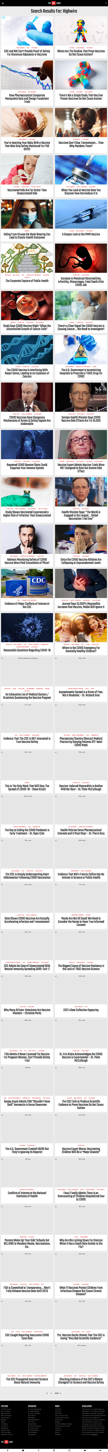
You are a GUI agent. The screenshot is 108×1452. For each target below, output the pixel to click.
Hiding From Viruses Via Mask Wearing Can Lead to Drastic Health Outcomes (27, 236)
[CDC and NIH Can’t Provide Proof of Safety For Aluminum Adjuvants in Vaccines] (27, 31)
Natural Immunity (33, 962)
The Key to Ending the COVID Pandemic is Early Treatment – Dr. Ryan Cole (27, 832)
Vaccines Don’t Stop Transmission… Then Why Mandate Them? (81, 144)
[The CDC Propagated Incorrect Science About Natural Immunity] (27, 1359)
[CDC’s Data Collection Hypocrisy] (81, 989)
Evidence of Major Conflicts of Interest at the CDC (27, 605)
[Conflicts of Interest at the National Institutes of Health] (27, 1172)
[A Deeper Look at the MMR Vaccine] (81, 214)
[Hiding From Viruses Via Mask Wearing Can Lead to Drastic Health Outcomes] (27, 214)
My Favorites (59, 1419)
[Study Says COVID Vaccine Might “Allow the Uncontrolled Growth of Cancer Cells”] (27, 305)
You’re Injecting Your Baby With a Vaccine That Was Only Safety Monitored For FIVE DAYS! (27, 146)
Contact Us (58, 1430)
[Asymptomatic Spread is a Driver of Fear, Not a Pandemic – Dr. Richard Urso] (81, 671)
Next (57, 1393)
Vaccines (34, 48)
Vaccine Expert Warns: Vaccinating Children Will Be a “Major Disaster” (81, 1150)
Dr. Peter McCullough (34, 1409)
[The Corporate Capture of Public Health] (27, 258)
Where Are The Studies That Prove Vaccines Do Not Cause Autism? (81, 53)
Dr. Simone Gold (33, 1428)
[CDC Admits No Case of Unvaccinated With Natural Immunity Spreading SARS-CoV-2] (27, 945)
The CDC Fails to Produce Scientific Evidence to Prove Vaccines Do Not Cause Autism (81, 1105)
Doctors (46, 275)
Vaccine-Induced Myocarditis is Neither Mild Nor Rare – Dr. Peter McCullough (81, 787)
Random (57, 1422)
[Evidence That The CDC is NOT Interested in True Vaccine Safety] (27, 718)
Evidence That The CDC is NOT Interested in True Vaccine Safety (27, 740)
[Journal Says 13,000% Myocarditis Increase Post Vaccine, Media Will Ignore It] (81, 583)
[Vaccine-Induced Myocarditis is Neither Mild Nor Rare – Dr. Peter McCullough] (81, 765)
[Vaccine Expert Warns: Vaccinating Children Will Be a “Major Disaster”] (81, 1128)
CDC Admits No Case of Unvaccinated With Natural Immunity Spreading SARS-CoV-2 (27, 967)
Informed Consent (78, 915)
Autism (71, 48)
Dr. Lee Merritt (32, 1432)
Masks (27, 231)
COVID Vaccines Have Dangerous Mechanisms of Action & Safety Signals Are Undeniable (27, 421)
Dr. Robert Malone (33, 1411)
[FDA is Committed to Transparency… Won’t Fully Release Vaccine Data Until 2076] (27, 1267)
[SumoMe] (100, 1450)
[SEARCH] (106, 3)
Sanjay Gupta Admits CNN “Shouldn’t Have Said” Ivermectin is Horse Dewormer (27, 1103)
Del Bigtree (31, 1417)
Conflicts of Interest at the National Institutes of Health (27, 1194)
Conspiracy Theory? (7, 1434)
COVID (94, 366)
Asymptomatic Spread (75, 688)
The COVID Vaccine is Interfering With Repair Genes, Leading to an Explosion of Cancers (27, 373)
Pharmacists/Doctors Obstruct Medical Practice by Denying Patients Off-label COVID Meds (81, 742)
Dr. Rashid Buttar (33, 1430)
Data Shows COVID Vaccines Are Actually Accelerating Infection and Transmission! (27, 920)
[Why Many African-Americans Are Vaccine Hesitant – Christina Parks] (27, 989)
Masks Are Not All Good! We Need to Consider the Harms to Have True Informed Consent (81, 922)
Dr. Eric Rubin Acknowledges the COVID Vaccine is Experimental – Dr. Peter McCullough (81, 1057)
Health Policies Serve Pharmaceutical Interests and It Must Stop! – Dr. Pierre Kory (81, 832)
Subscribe (58, 1434)
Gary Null (31, 1422)
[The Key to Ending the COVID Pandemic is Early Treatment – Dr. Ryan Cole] (27, 809)
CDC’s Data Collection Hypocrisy (81, 1010)
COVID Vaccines (6, 1409)
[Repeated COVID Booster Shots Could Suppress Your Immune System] (27, 444)
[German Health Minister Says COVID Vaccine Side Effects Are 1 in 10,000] (81, 397)
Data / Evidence (82, 187)
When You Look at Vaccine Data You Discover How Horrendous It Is (81, 192)
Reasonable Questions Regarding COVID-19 (27, 650)
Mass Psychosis (5, 1413)
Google (27, 277)
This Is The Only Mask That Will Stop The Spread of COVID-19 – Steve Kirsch (27, 787)
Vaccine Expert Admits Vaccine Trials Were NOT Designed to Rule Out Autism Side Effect (81, 468)
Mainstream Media (23, 647)
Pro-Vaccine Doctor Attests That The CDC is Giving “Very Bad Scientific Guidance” (81, 1337)
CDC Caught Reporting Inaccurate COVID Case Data (27, 1337)
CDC (28, 48)
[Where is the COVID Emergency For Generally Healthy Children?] (81, 627)
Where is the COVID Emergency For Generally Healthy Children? (81, 649)
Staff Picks (58, 1413)
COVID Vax (76, 275)
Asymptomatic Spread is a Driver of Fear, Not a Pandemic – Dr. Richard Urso (81, 693)
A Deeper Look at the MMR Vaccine (81, 234)
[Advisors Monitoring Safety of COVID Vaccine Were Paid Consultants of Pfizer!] (27, 539)
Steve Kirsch (32, 1415)
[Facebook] (7, 1450)
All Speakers (32, 1434)
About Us (58, 1428)
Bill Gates (16, 275)
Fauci (87, 688)
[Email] (84, 1450)
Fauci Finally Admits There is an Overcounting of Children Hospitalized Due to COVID (81, 1196)
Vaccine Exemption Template (63, 1424)
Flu (25, 1051)
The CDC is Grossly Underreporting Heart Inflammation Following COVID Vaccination (27, 876)
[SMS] (54, 1450)
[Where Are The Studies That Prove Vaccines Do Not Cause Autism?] (81, 31)
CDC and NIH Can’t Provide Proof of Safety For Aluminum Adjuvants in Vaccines (27, 53)
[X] (38, 1450)
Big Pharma (32, 92)
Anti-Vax (72, 962)
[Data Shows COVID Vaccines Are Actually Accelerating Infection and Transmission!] (27, 898)
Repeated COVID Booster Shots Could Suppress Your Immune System (27, 466)
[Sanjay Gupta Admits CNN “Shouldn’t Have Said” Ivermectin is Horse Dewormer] (27, 1081)
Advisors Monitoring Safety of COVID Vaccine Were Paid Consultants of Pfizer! (27, 561)
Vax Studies (89, 92)
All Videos (58, 1409)
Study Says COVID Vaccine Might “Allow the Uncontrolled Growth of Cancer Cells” (27, 327)
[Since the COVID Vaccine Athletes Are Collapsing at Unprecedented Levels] (81, 539)
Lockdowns (30, 688)
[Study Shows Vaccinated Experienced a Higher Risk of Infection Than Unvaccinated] (27, 491)
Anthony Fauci (5, 1430)
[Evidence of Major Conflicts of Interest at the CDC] (27, 583)
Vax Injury (25, 187)
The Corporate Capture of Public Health (27, 281)
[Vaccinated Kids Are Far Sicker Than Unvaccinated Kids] (27, 169)
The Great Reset (6, 1432)
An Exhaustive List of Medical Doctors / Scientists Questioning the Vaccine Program (27, 696)
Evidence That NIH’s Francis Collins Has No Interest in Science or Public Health (81, 876)
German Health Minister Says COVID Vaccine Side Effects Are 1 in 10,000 (81, 419)
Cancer (12, 322)
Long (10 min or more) (62, 1417)
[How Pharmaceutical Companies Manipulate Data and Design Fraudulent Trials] (27, 75)
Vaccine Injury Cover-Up (62, 1426)
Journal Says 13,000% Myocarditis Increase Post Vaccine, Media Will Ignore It (81, 605)
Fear (92, 688)
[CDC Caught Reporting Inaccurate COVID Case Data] (27, 1314)
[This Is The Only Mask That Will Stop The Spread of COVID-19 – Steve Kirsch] (27, 765)
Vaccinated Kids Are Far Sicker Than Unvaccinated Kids (27, 192)
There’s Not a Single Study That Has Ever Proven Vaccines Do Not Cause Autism (81, 97)
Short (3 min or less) (61, 1415)
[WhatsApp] (69, 1450)
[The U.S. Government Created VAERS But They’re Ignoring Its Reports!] (27, 1128)
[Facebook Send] (23, 1450)
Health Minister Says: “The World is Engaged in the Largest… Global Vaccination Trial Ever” (81, 515)
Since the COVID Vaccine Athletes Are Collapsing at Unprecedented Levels (81, 561)
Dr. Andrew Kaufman (34, 1426)
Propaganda (36, 1098)
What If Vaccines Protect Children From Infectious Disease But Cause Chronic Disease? (81, 1291)
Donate (57, 1432)
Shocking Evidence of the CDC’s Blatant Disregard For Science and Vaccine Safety (81, 1381)
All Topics (58, 1411)
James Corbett (32, 1424)
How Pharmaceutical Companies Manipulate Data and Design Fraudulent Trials (27, 99)
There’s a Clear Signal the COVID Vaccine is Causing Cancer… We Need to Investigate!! (81, 327)
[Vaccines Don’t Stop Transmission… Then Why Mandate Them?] (81, 122)
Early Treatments (78, 735)
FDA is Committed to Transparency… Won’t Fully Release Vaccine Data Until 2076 (27, 1289)
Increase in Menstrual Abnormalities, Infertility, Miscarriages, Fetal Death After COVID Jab (81, 282)
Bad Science (21, 48)
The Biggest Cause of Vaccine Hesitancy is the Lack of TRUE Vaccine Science (81, 967)
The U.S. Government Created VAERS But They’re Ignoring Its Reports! (27, 1150)
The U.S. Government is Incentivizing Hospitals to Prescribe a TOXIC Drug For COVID (81, 373)
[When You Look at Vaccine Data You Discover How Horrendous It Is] (81, 169)
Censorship (75, 871)
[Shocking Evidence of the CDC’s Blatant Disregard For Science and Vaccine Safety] (81, 1359)
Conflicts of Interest (33, 275)
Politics (27, 691)
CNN (5, 1098)
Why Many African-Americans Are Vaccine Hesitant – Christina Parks (27, 1011)
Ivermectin (44, 644)
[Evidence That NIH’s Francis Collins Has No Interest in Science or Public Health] (81, 854)
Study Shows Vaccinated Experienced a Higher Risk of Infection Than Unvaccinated (27, 514)
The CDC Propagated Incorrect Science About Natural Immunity (27, 1381)
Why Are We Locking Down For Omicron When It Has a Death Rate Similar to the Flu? (81, 1244)
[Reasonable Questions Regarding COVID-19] (27, 627)
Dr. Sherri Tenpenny (34, 1413)
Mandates (76, 139)
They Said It (81, 414)
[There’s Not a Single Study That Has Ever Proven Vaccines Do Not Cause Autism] (81, 75)
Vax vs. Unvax (36, 187)
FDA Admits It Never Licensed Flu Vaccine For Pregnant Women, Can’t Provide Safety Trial (27, 1057)
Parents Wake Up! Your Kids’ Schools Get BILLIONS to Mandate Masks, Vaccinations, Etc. (27, 1244)
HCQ (87, 735)
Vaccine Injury (5, 1417)
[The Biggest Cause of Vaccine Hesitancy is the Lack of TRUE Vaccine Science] (81, 945)
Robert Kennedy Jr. (34, 1419)
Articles (8, 275)
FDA (21, 1051)
